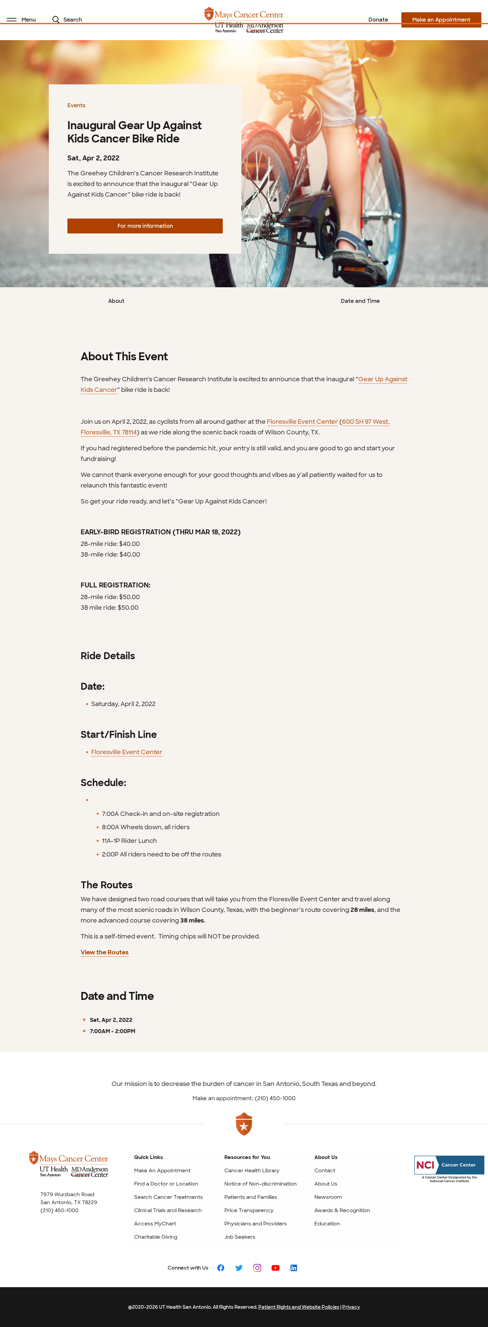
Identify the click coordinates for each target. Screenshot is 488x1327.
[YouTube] (276, 1267)
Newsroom (328, 1197)
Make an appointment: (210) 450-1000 (244, 1098)
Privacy (351, 1307)
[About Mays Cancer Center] (69, 1170)
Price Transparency (249, 1210)
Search (72, 19)
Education (327, 1223)
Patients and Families (250, 1197)
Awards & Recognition (342, 1210)
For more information (145, 225)
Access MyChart (155, 1223)
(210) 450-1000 (59, 1210)
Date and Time (360, 301)
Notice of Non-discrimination (260, 1184)
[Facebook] (221, 1267)
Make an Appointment (441, 19)
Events (76, 105)
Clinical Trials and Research (168, 1210)
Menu (29, 19)
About (116, 301)
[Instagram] (257, 1267)
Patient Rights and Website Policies (298, 1307)
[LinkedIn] (294, 1267)
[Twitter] (239, 1267)
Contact (324, 1170)
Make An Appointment (162, 1170)
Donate (378, 19)
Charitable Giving (155, 1237)
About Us (325, 1184)
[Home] (244, 20)
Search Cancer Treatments (168, 1197)
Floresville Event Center (126, 752)
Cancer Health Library (252, 1170)
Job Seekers (239, 1237)
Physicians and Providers (255, 1223)
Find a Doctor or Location (166, 1184)
